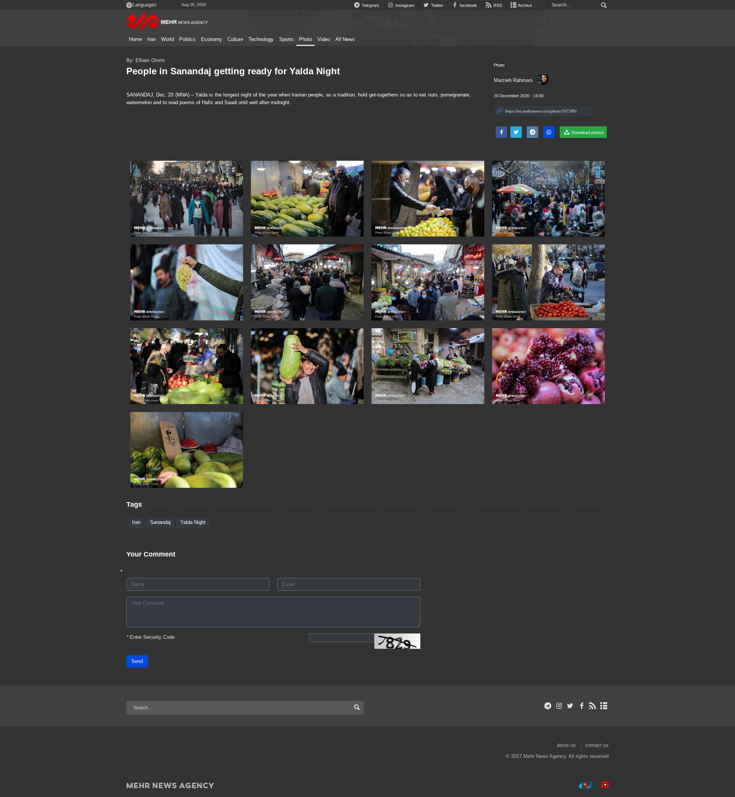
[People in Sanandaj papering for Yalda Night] (186, 198)
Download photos (587, 132)
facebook (468, 5)
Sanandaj (160, 522)
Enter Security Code (150, 637)
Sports (286, 39)
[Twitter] (570, 706)
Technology (261, 39)
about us (566, 745)
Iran (151, 39)
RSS (497, 5)
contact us (597, 745)
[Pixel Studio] (601, 785)
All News (345, 39)
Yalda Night (193, 522)
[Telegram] (548, 706)
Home (135, 39)
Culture (235, 39)
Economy (211, 39)
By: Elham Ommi (145, 60)
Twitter (436, 5)
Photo (305, 39)
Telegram (370, 5)
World (167, 39)
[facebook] (581, 706)
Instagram (404, 5)
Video (323, 39)
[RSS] (593, 706)
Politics (187, 39)
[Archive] (604, 706)
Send (137, 661)
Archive (524, 5)
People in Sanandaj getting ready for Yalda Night (233, 71)
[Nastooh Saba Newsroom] (582, 785)
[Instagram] (559, 706)
